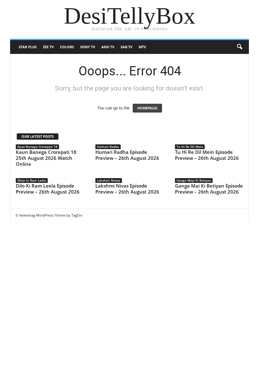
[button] (239, 47)
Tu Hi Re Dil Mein (190, 146)
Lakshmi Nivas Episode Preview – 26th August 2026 (127, 189)
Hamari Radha (108, 146)
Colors (67, 46)
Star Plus (28, 46)
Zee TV (48, 46)
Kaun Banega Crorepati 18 (37, 146)
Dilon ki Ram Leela (31, 180)
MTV (142, 46)
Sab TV (126, 46)
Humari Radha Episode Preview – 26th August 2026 (127, 155)
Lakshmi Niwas (108, 180)
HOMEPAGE (147, 108)
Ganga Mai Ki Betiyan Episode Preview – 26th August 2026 (209, 189)
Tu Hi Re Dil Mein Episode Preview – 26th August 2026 (207, 155)
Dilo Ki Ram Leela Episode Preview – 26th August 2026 (48, 189)
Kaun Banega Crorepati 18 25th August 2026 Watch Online (46, 158)
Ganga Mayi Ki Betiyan (194, 180)
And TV (107, 46)
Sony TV (87, 46)
